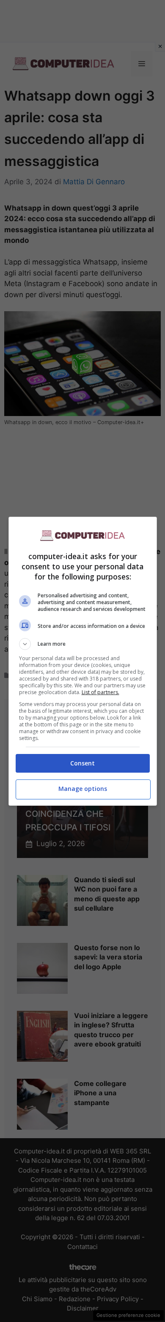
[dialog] (82, 661)
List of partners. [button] (100, 692)
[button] (82, 644)
